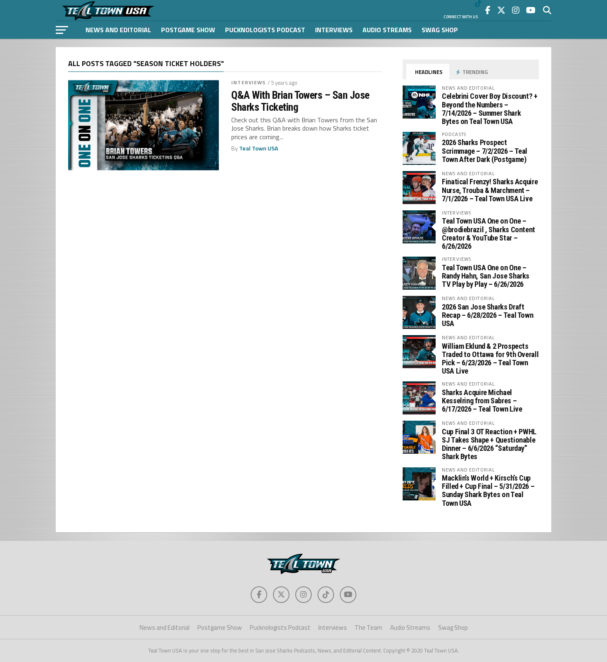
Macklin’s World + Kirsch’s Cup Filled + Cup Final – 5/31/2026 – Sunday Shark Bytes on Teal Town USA (488, 490)
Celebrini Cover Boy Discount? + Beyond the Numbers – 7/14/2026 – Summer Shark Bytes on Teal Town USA (490, 109)
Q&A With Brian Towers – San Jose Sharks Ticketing (300, 100)
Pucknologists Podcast (265, 30)
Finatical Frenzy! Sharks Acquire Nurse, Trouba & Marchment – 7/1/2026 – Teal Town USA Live (490, 189)
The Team (368, 627)
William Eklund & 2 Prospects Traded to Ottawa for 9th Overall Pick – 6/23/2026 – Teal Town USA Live (490, 359)
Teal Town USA (258, 148)
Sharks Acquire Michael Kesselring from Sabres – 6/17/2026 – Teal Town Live (482, 400)
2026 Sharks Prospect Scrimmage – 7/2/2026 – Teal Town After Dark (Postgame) (484, 150)
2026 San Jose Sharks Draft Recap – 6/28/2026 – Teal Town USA (487, 315)
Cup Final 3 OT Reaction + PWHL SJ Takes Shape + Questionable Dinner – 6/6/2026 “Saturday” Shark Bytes (489, 444)
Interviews (334, 30)
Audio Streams (387, 30)
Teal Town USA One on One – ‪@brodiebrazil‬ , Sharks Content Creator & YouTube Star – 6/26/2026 (488, 233)
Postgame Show (188, 30)
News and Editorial (118, 30)
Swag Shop (440, 30)
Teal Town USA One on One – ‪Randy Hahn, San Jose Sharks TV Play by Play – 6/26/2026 (485, 275)
